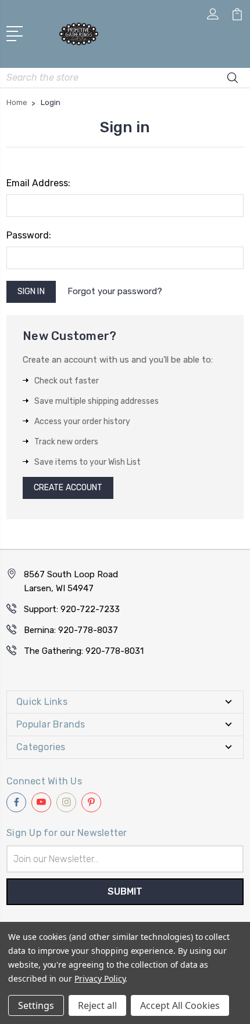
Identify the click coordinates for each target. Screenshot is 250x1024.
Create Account (68, 488)
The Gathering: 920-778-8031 (84, 651)
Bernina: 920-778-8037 (71, 630)
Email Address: (38, 183)
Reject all (97, 1005)
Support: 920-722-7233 (72, 609)
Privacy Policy (99, 978)
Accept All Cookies (180, 1005)
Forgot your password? (114, 291)
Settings (36, 1005)
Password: (28, 235)
